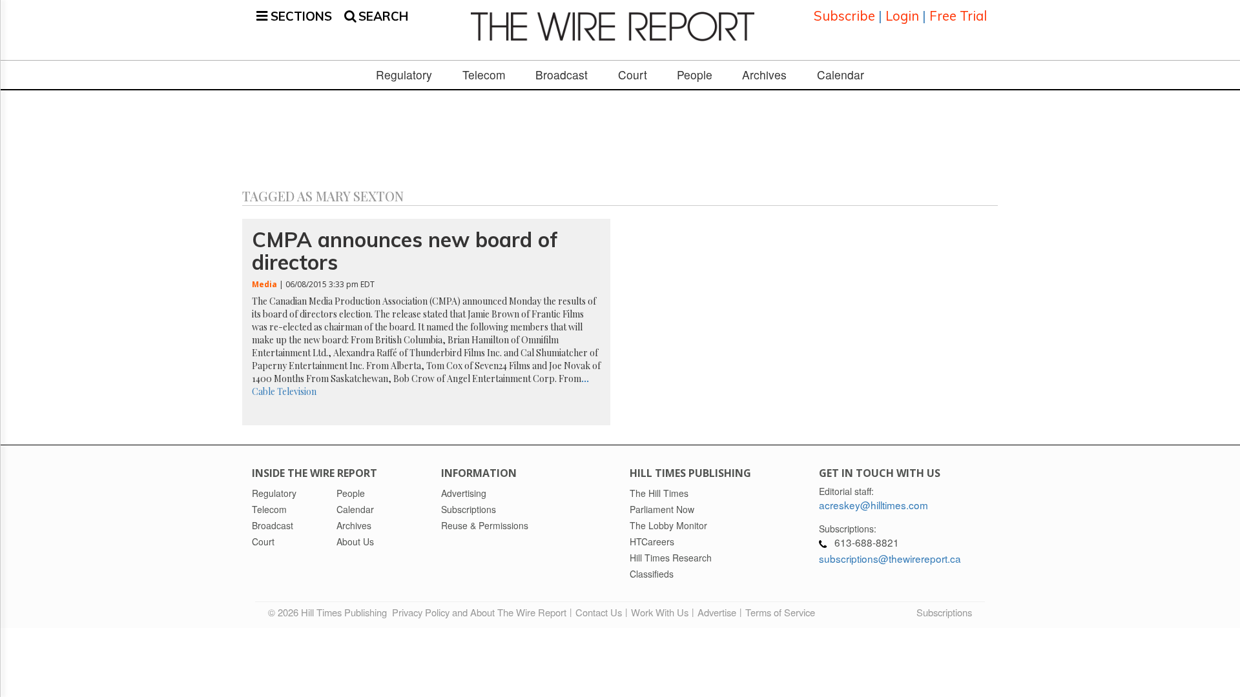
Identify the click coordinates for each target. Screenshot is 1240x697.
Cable (263, 391)
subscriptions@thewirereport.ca (890, 558)
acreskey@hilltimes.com (873, 505)
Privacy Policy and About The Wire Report (479, 612)
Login (902, 16)
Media (264, 284)
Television (296, 391)
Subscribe (844, 16)
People (694, 75)
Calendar (840, 75)
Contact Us (598, 612)
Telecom (484, 75)
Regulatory (404, 75)
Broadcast (561, 75)
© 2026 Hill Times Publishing (330, 612)
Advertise (717, 612)
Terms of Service (780, 612)
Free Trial (958, 16)
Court (632, 75)
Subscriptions (944, 612)
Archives (764, 75)
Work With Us (659, 612)
